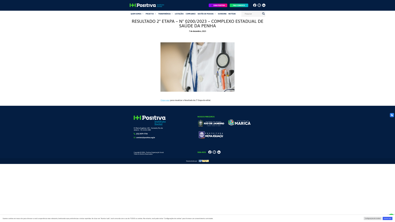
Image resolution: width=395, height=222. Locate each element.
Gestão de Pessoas (206, 14)
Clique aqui (165, 100)
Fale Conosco (239, 5)
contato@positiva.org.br (145, 137)
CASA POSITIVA (219, 5)
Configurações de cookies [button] (372, 218)
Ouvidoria (222, 14)
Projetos (150, 14)
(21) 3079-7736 (142, 134)
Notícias (232, 14)
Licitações (179, 14)
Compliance (191, 14)
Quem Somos (136, 14)
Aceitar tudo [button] (387, 218)
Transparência (164, 14)
